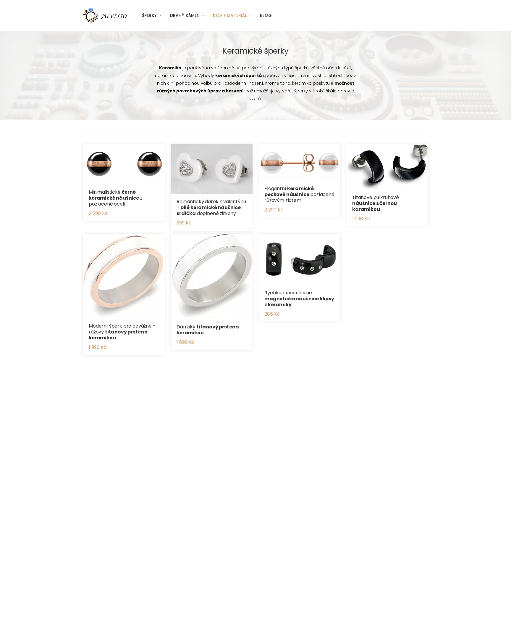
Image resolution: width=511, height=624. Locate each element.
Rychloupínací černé (299, 298)
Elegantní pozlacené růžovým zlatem (299, 194)
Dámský (208, 329)
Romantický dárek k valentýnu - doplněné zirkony (211, 207)
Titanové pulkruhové (375, 203)
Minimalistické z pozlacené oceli (116, 198)
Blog (266, 15)
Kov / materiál (230, 15)
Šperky (149, 15)
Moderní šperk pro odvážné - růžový (122, 332)
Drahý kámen (185, 15)
